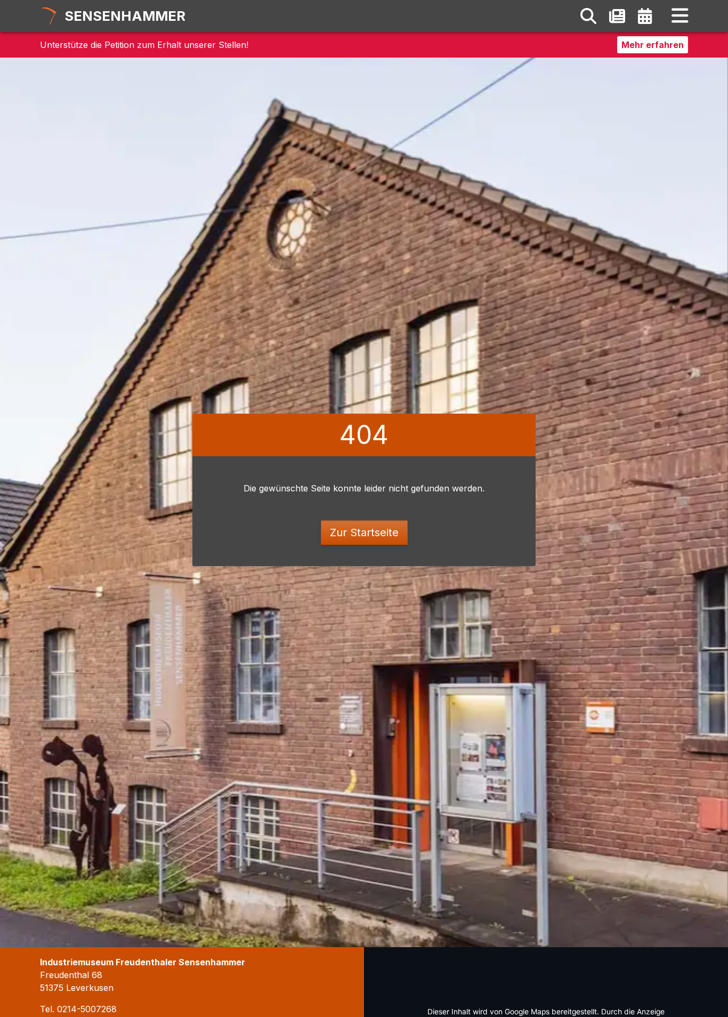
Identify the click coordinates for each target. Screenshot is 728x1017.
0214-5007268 (87, 1009)
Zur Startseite (364, 532)
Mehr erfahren (652, 44)
